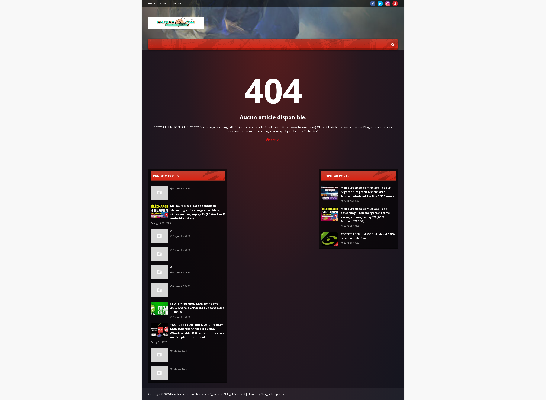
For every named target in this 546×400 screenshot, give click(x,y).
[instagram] (387, 3)
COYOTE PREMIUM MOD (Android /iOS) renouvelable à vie (368, 236)
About (163, 3)
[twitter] (380, 3)
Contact (176, 3)
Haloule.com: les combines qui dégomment (196, 394)
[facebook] (372, 3)
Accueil (275, 140)
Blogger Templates (272, 394)
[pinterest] (395, 3)
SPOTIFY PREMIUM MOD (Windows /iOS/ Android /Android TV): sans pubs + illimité (197, 308)
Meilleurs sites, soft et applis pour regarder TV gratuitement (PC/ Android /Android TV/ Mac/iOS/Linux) (367, 192)
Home (152, 3)
